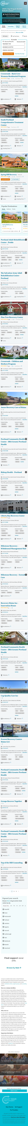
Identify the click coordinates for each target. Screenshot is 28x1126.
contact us (10, 1043)
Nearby (3, 209)
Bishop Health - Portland (11, 472)
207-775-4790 (5, 553)
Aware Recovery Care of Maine (13, 407)
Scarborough (7, 934)
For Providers (14, 1110)
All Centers (5, 36)
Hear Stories (9, 1107)
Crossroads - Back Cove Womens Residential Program (13, 75)
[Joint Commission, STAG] (10, 337)
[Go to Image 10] (20, 69)
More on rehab (19, 32)
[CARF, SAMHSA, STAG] (10, 762)
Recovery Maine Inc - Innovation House (9, 604)
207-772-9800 (5, 522)
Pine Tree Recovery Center (12, 317)
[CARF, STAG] (10, 386)
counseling (24, 983)
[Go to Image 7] (16, 69)
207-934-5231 (5, 584)
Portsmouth (7, 916)
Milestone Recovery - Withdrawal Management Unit (13, 547)
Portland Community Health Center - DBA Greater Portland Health (13, 441)
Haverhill (6, 909)
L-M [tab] (19, 905)
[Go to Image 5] (13, 69)
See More (16, 95)
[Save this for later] (26, 60)
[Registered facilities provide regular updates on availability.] (11, 148)
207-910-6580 (5, 478)
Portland (6, 920)
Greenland (7, 948)
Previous (10, 891)
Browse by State (13, 968)
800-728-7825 (5, 248)
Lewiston (6, 923)
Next (18, 891)
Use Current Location (12, 16)
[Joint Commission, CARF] (10, 196)
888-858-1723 (5, 807)
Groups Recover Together (11, 801)
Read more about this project (18, 1117)
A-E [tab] (11, 905)
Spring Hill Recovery (9, 175)
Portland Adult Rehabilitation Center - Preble (13, 241)
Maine (8, 901)
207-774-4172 (5, 284)
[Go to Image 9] (18, 69)
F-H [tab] (14, 905)
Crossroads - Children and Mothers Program (12, 362)
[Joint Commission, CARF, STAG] (10, 538)
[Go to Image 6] (14, 69)
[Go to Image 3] (10, 69)
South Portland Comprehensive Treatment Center (12, 122)
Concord (6, 930)
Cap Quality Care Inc (9, 696)
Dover (5, 913)
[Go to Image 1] (8, 69)
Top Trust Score (15, 36)
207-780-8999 (5, 869)
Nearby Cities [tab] (6, 905)
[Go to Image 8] (17, 69)
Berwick (6, 944)
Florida (13, 209)
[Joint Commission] (10, 431)
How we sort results (21, 41)
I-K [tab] (17, 905)
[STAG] (10, 567)
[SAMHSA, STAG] (10, 793)
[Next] (25, 65)
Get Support (18, 1107)
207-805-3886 (5, 450)
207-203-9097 (5, 415)
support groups (16, 983)
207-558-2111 (5, 612)
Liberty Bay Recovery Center (13, 516)
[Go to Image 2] (9, 69)
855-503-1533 (6, 179)
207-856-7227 (5, 702)
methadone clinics (8, 983)
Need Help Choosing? (19, 53)
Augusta (6, 927)
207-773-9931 (5, 82)
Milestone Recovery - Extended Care (14, 576)
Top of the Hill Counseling (11, 863)
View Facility (16, 179)
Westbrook (7, 941)
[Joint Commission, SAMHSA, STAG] (10, 718)
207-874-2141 (5, 658)
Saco (5, 937)
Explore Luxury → (15, 1090)
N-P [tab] (22, 905)
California (9, 209)
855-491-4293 (5, 131)
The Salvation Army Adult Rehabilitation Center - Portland (11, 275)
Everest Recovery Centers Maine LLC (11, 740)
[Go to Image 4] (12, 69)
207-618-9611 (5, 323)
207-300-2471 (5, 748)
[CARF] (10, 145)
